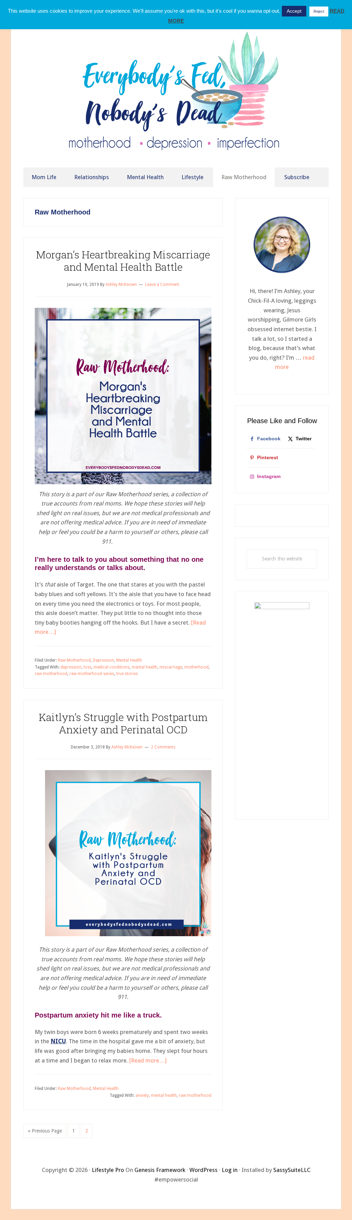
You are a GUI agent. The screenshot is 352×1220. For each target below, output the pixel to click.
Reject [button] (319, 11)
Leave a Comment (162, 284)
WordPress (203, 1169)
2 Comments (163, 747)
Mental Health (129, 660)
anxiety (142, 1095)
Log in (230, 1169)
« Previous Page (45, 1133)
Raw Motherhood (74, 660)
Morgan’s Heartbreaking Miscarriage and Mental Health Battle (123, 261)
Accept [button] (294, 11)
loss (87, 667)
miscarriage (171, 667)
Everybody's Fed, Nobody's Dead (176, 95)
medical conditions (112, 667)
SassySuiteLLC (291, 1169)
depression (70, 667)
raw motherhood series (91, 673)
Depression (103, 660)
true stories (127, 673)
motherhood (196, 667)
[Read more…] (148, 1060)
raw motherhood (51, 673)
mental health (144, 667)
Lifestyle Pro (108, 1169)
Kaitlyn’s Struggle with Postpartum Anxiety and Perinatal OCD (123, 723)
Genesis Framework (159, 1169)
